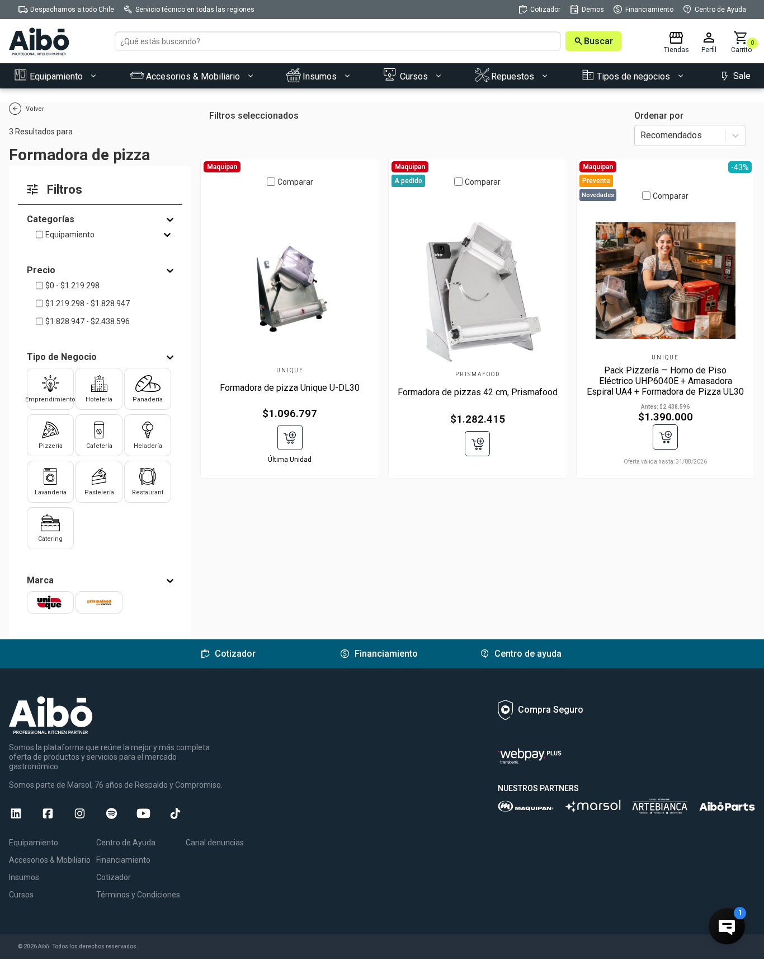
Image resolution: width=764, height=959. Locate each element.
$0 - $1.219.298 (72, 285)
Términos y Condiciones (138, 894)
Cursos (21, 894)
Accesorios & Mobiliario (50, 859)
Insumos (24, 877)
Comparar (295, 182)
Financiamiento (123, 859)
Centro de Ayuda (125, 842)
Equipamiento (70, 234)
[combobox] (641, 135)
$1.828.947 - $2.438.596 (87, 321)
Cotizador (113, 877)
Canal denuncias (215, 842)
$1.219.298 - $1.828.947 (87, 303)
